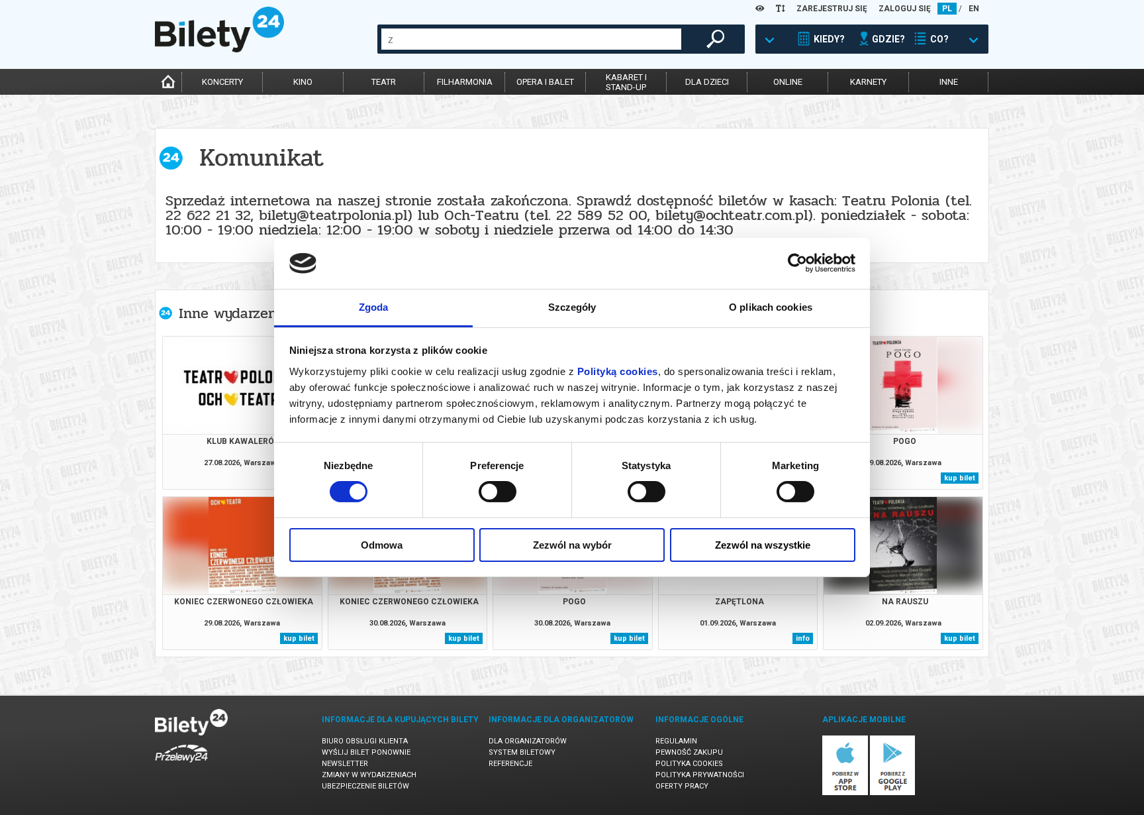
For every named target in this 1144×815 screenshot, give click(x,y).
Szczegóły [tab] (572, 307)
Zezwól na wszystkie (762, 545)
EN (974, 8)
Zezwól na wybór (572, 545)
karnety (868, 82)
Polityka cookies (689, 763)
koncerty (222, 82)
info (803, 638)
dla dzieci (707, 82)
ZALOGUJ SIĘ (905, 8)
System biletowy (522, 752)
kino (302, 82)
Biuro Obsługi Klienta (365, 741)
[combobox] (531, 39)
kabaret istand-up (626, 82)
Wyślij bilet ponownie (366, 752)
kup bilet (959, 478)
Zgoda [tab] (374, 307)
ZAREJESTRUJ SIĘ (831, 8)
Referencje (510, 763)
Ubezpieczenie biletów (365, 786)
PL (947, 8)
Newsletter (345, 763)
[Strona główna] (219, 49)
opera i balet (545, 82)
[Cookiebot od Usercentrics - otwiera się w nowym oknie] (797, 263)
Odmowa (382, 545)
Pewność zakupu (689, 752)
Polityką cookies (617, 371)
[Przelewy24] (181, 765)
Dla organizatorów (528, 741)
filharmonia (465, 82)
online (787, 82)
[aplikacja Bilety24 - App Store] (845, 792)
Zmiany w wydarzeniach (369, 775)
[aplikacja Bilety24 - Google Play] (893, 792)
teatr (383, 82)
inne (948, 82)
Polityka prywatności (699, 775)
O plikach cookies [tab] (770, 307)
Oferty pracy (681, 786)
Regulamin (676, 741)
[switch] (497, 491)
